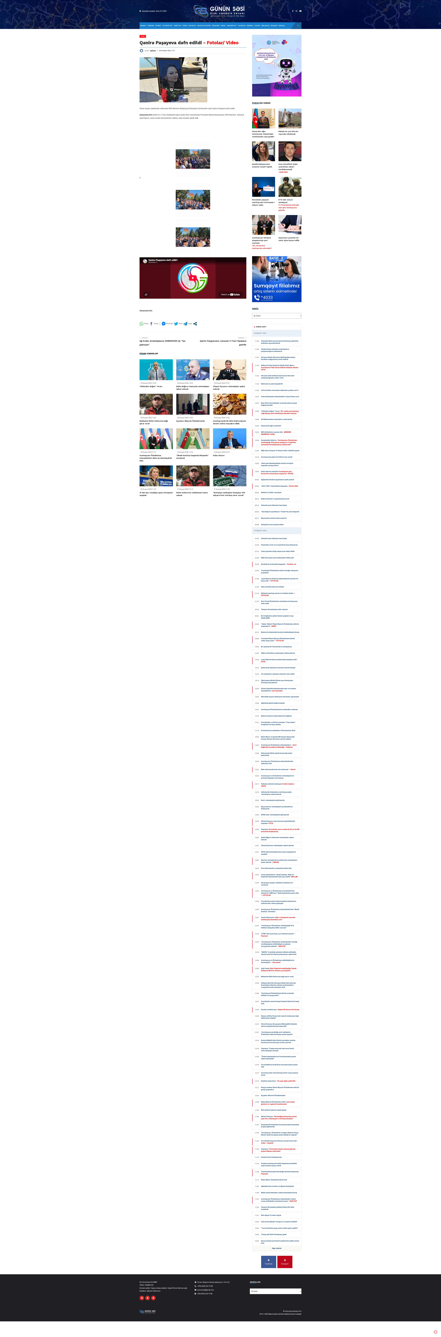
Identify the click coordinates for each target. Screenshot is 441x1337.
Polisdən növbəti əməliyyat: (278, 785)
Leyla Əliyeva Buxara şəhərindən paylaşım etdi (279, 661)
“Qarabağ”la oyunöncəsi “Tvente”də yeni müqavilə (280, 512)
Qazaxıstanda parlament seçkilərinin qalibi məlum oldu (280, 1242)
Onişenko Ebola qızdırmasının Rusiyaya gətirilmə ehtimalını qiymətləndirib (279, 342)
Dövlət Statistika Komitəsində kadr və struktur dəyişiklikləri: (278, 690)
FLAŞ (143, 36)
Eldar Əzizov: (219, 455)
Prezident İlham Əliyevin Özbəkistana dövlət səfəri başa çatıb (278, 640)
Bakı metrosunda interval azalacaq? (278, 769)
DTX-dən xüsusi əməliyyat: (288, 205)
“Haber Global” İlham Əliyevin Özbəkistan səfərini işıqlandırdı (280, 625)
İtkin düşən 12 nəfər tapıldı (271, 1215)
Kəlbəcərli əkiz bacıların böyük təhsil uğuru (280, 367)
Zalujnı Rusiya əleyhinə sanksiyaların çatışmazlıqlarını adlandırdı (275, 350)
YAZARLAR (241, 25)
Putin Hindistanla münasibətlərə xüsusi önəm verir (280, 396)
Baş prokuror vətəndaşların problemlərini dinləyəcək (277, 808)
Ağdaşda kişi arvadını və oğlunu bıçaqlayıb (277, 1186)
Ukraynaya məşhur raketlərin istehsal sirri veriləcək (277, 884)
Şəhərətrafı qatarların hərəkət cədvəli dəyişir (278, 668)
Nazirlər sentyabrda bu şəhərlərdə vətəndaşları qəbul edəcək (279, 861)
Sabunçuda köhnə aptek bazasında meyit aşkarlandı (276, 754)
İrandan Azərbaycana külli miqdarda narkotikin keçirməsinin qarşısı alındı (279, 1165)
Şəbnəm (153, 51)
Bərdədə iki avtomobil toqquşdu (278, 564)
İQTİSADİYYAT (167, 25)
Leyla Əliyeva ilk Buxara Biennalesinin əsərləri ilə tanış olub (279, 580)
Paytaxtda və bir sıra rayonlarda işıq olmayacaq (279, 545)
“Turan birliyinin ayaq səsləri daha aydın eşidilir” (279, 1228)
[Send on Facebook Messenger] (167, 324)
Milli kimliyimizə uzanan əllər (276, 433)
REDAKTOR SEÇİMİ (204, 25)
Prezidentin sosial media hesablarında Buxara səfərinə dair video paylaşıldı (278, 902)
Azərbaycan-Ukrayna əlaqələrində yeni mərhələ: (262, 243)
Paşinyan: (280, 830)
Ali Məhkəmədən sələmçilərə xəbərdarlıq (276, 419)
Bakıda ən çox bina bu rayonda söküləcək (288, 132)
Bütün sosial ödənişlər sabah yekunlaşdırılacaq (279, 1193)
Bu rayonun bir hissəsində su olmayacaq (276, 647)
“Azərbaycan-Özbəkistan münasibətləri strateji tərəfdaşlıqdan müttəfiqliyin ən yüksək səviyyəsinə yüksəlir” (279, 944)
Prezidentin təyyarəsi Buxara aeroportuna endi (279, 1142)
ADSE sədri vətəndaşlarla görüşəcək (275, 815)
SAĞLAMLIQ (265, 25)
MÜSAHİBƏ (215, 25)
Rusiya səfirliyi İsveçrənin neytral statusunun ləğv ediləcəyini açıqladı (280, 1017)
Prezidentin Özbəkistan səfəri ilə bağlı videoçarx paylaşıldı (279, 572)
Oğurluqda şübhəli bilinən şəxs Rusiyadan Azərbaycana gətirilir (277, 681)
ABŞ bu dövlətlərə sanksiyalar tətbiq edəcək (278, 653)
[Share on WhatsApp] (144, 324)
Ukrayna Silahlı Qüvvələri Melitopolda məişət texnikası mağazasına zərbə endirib (278, 358)
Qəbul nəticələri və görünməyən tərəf (275, 499)
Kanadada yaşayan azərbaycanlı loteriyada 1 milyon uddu (263, 202)
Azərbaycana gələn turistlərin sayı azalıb (276, 457)
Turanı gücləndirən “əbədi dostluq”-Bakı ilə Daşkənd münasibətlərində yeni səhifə (279, 876)
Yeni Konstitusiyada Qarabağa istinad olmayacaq (280, 1173)
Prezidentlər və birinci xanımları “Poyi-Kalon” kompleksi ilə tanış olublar (278, 723)
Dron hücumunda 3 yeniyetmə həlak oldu (276, 868)
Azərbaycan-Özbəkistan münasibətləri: (279, 746)
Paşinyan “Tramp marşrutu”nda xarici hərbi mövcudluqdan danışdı (277, 1050)
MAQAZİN (274, 25)
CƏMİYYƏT (177, 25)
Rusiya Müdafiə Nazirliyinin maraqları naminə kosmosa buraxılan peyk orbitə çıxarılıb (278, 1041)
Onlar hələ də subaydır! (277, 473)
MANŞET (143, 25)
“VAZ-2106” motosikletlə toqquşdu (279, 486)
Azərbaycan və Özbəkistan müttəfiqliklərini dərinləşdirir (277, 961)
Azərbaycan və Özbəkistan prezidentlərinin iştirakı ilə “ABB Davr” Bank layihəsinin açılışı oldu (280, 893)
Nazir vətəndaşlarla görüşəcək (273, 800)
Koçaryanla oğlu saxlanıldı (271, 426)
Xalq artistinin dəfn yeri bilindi (272, 587)
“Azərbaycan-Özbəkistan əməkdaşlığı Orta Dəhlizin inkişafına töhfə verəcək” (277, 927)
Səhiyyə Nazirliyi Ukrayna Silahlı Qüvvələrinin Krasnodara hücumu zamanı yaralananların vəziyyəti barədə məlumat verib (278, 985)
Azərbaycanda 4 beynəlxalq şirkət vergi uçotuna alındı (279, 1074)
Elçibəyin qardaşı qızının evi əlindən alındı (278, 594)
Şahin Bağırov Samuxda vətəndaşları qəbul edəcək (277, 839)
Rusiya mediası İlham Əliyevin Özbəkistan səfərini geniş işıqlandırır (280, 1088)
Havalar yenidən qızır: (280, 1009)
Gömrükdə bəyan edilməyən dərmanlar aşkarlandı (280, 697)
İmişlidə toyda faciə (278, 1081)
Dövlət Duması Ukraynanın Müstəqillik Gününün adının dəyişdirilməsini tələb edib (279, 1025)
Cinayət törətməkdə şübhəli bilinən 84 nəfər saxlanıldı (277, 1208)
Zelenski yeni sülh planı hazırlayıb (274, 505)
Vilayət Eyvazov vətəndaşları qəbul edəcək (277, 845)
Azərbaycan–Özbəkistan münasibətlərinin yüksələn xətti (277, 762)
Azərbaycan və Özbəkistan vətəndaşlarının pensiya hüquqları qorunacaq (277, 777)
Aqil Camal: (278, 969)
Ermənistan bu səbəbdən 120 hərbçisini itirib (278, 730)
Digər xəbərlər (277, 1248)
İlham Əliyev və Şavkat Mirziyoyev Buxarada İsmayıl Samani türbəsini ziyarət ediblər (278, 738)
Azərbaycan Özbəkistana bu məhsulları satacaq (279, 709)
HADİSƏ (257, 25)
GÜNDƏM (151, 25)
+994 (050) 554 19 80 (205, 1286)
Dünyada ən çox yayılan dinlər (272, 524)
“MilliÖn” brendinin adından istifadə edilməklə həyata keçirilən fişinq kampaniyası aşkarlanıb (279, 953)
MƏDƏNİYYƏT (232, 25)
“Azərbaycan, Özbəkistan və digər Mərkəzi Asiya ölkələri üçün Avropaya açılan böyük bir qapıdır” (279, 1134)
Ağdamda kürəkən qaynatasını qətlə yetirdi (277, 480)
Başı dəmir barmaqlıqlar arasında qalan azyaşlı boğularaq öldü (279, 404)
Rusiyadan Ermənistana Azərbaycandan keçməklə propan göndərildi (280, 1126)
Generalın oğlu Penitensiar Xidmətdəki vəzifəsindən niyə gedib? (263, 134)
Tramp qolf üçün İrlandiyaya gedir (274, 1234)
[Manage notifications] (435, 1332)
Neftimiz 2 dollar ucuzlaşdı (271, 492)
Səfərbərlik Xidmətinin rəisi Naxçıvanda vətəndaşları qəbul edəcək (276, 793)
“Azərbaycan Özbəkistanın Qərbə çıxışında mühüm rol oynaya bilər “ (277, 994)
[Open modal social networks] (195, 324)
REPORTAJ (192, 25)
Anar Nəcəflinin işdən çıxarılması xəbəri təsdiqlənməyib (288, 168)
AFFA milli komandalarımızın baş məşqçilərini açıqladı (278, 853)
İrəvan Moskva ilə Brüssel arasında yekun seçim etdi (279, 1066)
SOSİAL (223, 25)
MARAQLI (282, 25)
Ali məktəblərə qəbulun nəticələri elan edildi (278, 674)
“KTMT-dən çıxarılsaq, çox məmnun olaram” (278, 935)
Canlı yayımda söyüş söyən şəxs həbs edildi (278, 551)
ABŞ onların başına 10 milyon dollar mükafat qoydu (280, 450)
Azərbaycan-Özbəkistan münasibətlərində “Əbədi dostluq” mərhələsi (280, 910)
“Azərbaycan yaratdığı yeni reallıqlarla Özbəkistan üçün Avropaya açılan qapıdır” (277, 1033)
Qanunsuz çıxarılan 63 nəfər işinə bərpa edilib (289, 239)
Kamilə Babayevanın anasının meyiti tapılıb (262, 165)
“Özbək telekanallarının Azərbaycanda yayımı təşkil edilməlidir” (278, 1058)
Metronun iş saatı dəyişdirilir (272, 384)
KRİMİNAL (250, 25)
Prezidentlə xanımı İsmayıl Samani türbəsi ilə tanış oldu (280, 1002)
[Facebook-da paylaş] (153, 324)
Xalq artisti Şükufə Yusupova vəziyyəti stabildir (279, 1222)
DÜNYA (185, 25)
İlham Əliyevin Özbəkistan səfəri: (278, 1103)
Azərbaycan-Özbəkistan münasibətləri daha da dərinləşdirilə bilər (156, 458)
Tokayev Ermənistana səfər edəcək (274, 609)
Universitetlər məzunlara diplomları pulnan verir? (280, 390)
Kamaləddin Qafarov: (279, 442)
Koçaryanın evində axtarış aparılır (274, 518)
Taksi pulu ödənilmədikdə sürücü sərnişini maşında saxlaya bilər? (277, 464)
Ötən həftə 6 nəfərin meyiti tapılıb (273, 1110)
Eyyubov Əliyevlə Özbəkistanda (190, 421)
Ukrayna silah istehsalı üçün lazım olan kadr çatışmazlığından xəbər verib (277, 377)
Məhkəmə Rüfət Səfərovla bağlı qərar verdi (277, 976)
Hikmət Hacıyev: (279, 1118)
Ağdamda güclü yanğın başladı (273, 703)
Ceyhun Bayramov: (278, 918)
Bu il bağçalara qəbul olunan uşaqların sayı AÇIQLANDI (277, 617)
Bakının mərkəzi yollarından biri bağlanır (276, 716)
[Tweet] (178, 324)
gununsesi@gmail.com (205, 1290)
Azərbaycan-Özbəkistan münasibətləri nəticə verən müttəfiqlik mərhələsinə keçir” (279, 1200)
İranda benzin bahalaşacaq (271, 1157)
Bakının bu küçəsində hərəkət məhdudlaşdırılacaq (280, 632)
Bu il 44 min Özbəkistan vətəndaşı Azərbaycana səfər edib (279, 602)
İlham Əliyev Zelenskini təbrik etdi (274, 1180)
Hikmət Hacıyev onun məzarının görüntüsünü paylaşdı (278, 822)
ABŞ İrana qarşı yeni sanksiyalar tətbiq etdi (277, 558)
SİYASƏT (158, 25)
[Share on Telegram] (187, 324)
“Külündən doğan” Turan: (151, 386)
